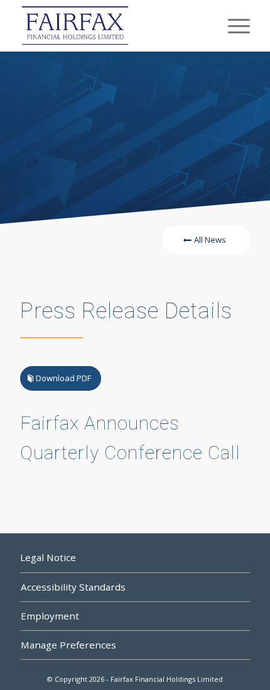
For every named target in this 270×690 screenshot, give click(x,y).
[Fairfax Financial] (111, 26)
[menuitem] (232, 26)
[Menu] (232, 26)
